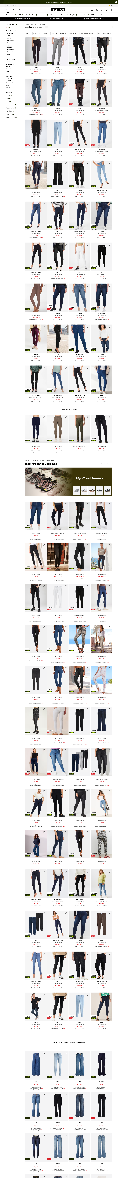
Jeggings (42, 24)
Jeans (36, 24)
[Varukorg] (111, 10)
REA (32, 24)
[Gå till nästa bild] (110, 463)
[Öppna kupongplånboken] (92, 10)
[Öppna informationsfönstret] (116, 2)
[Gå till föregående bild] (101, 463)
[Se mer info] (36, 76)
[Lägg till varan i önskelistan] (44, 40)
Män (14, 10)
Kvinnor (8, 10)
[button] (94, 27)
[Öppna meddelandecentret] (102, 9)
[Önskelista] (107, 10)
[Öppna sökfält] (110, 15)
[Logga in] (97, 10)
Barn (20, 10)
